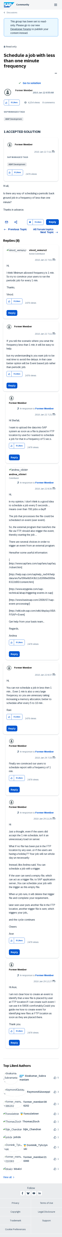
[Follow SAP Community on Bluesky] (28, 1193)
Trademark (15, 1220)
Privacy (15, 1203)
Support (46, 1220)
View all (7, 1177)
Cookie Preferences (15, 1229)
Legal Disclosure (46, 1211)
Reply (12, 313)
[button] (6, 102)
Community (22, 4)
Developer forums (20, 29)
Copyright (15, 1211)
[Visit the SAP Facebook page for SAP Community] (22, 1193)
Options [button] (55, 73)
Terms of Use (46, 1203)
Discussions (12, 12)
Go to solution (32, 83)
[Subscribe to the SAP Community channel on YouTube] (34, 1193)
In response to (37, 408)
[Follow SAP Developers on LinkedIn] (39, 1193)
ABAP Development (13, 119)
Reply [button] (52, 222)
